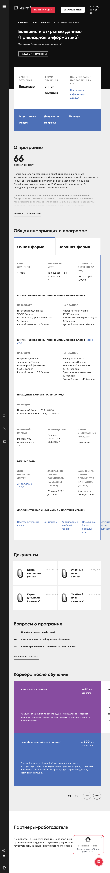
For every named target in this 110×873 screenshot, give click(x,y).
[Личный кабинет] (4, 428)
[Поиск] (4, 415)
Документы (51, 116)
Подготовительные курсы (28, 523)
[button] (97, 795)
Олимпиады (50, 521)
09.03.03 (74, 98)
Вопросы (50, 122)
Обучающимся (73, 10)
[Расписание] (4, 440)
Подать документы (33, 54)
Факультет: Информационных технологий (40, 44)
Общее (23, 122)
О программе (27, 116)
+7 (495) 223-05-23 (94, 10)
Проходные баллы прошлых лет (89, 526)
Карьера (74, 116)
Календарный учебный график (70, 525)
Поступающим (43, 10)
